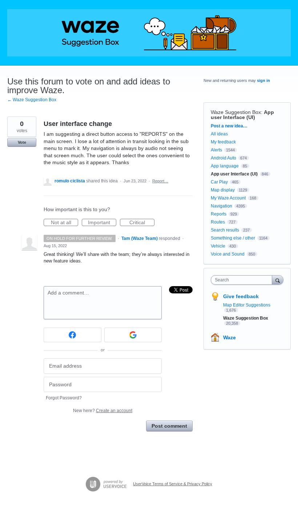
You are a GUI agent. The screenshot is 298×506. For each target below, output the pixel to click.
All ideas (219, 134)
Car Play (219, 182)
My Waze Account (228, 198)
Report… (160, 181)
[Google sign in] (133, 335)
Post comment (169, 426)
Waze (229, 337)
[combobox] (243, 279)
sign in (263, 80)
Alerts (216, 150)
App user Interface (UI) (242, 114)
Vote (22, 142)
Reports (218, 214)
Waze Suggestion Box (236, 112)
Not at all (64, 223)
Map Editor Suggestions (246, 305)
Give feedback (241, 296)
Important (102, 223)
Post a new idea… (229, 126)
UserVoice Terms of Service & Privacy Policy (172, 484)
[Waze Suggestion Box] (149, 32)
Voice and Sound (228, 254)
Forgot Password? (64, 397)
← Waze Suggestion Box (31, 99)
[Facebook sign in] (72, 335)
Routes (218, 222)
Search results (225, 230)
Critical (141, 223)
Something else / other (233, 238)
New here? (102, 410)
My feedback (223, 142)
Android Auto (223, 158)
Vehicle (218, 246)
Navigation (221, 206)
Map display (223, 190)
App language (225, 166)
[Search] (277, 279)
